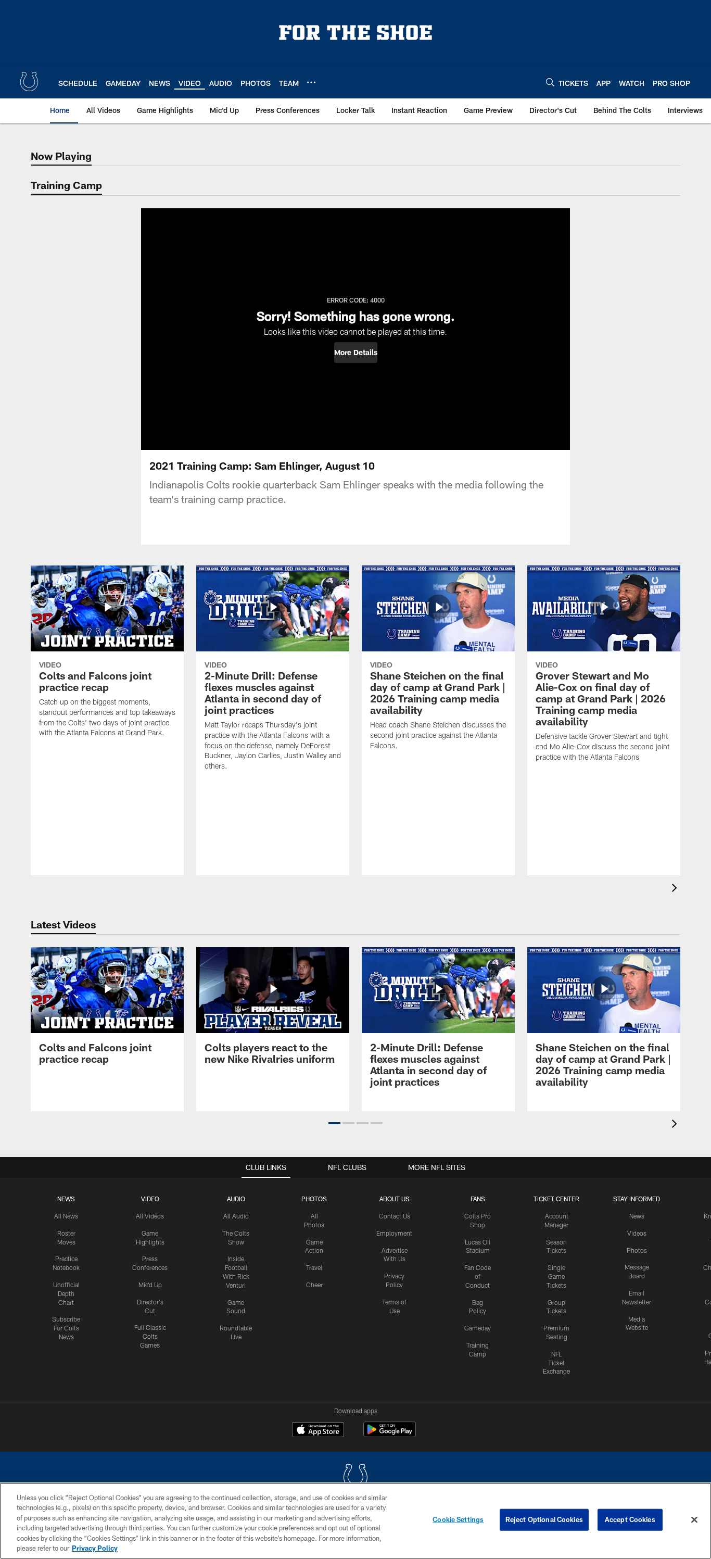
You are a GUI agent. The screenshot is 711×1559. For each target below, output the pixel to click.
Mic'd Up (150, 1284)
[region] (355, 1520)
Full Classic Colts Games (150, 1336)
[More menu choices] (311, 82)
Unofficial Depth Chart (66, 1293)
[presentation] (676, 889)
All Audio (236, 1215)
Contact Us (394, 1215)
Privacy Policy (95, 1548)
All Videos (150, 1215)
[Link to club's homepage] (29, 81)
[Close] (694, 1519)
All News (66, 1215)
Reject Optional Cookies (544, 1519)
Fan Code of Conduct (477, 1276)
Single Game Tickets (556, 1276)
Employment (394, 1233)
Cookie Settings (458, 1519)
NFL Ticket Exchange (556, 1362)
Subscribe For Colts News (66, 1327)
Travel (314, 1267)
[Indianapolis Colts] (355, 1478)
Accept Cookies (630, 1519)
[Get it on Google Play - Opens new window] (389, 1435)
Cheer (314, 1284)
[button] (355, 352)
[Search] (550, 82)
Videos (636, 1233)
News (66, 1198)
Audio (236, 1198)
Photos (314, 1198)
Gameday (477, 1327)
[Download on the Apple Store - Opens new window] (318, 1431)
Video (150, 1198)
